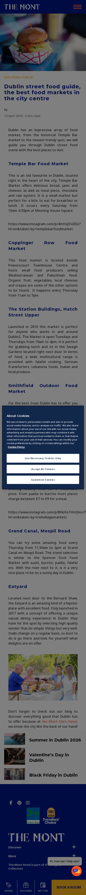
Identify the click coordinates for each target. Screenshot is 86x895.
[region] (43, 448)
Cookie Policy (16, 446)
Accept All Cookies (43, 469)
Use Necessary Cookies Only (43, 458)
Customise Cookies (43, 479)
